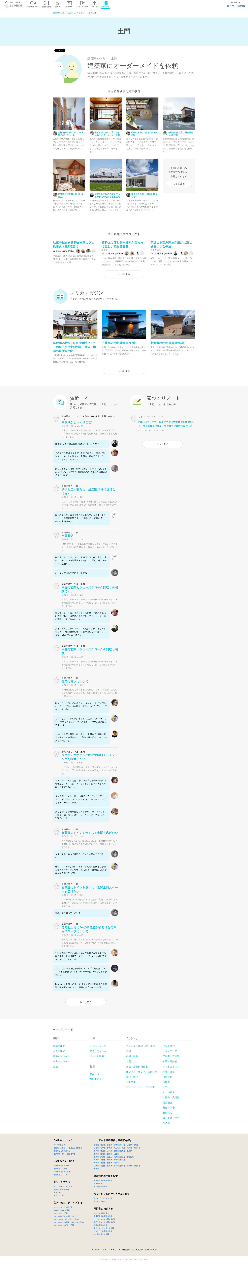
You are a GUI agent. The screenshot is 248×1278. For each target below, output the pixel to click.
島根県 (102, 1160)
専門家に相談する (103, 1208)
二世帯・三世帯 (171, 1056)
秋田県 (122, 1145)
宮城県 (116, 1145)
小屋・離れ (132, 1056)
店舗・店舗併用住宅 (137, 1066)
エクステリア (170, 1051)
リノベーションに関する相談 (105, 1219)
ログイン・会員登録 (236, 6)
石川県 (109, 1151)
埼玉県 (116, 1148)
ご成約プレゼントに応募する (64, 1154)
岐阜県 (96, 1154)
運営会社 (126, 1249)
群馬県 (109, 1148)
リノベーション (98, 1046)
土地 (55, 1066)
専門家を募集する (100, 1201)
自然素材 (167, 1077)
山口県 (122, 1160)
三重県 (116, 1154)
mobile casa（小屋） (62, 1210)
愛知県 (109, 1154)
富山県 (102, 1151)
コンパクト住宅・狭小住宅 (140, 1046)
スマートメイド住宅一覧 (63, 1207)
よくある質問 (137, 1249)
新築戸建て (59, 1046)
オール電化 (169, 1092)
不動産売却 (96, 1079)
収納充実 (167, 1113)
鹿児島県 (137, 1166)
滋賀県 (96, 1157)
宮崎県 (129, 1166)
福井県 (116, 1151)
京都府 (102, 1157)
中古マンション (61, 1061)
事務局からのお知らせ (62, 1151)
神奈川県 (137, 1148)
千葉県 (122, 1148)
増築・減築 (169, 1072)
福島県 (136, 1145)
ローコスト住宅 (171, 1118)
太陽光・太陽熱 (171, 1097)
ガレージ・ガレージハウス (140, 1087)
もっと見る (179, 183)
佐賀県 (102, 1166)
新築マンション (61, 1056)
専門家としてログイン (62, 1174)
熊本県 (116, 1166)
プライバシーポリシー (110, 1249)
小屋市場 (57, 1192)
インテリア (169, 1046)
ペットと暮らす (171, 1066)
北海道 (96, 1145)
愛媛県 (109, 1163)
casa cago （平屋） (61, 1213)
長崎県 (109, 1166)
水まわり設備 (97, 1056)
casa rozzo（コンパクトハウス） (67, 1219)
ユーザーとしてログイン (63, 1171)
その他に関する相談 (101, 1234)
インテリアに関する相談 (103, 1231)
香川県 (102, 1163)
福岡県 (96, 1166)
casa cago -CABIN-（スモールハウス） (69, 1222)
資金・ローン (97, 1074)
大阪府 (109, 1157)
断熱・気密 (169, 1107)
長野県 (129, 1151)
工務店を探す (99, 1183)
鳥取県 (96, 1160)
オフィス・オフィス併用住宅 (141, 1072)
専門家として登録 (60, 1168)
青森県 (102, 1145)
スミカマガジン (59, 1195)
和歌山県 (130, 1157)
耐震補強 (167, 1102)
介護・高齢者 (170, 1061)
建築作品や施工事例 (61, 1189)
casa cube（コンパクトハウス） (66, 1216)
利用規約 (95, 1249)
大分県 (122, 1166)
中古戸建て (59, 1051)
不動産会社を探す (100, 1186)
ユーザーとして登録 (61, 1165)
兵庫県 (116, 1157)
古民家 (166, 1082)
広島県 (116, 1160)
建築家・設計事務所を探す (104, 1180)
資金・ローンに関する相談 (104, 1228)
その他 (166, 1123)
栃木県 (102, 1148)
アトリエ (131, 1082)
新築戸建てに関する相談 (103, 1216)
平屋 (128, 1051)
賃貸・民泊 (132, 1077)
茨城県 (96, 1148)
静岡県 (102, 1154)
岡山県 (109, 1160)
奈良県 (122, 1157)
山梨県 (122, 1151)
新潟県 (96, 1151)
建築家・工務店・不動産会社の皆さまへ (69, 1148)
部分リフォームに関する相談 (105, 1222)
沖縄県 (96, 1169)
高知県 (116, 1163)
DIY (165, 1087)
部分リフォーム (98, 1051)
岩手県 (109, 1145)
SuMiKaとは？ (59, 1145)
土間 (128, 1061)
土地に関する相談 (100, 1225)
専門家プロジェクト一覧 (103, 1198)
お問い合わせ (151, 1249)
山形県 (129, 1145)
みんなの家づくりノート (63, 1186)
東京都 (129, 1148)
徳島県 (96, 1163)
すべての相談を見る (101, 1213)
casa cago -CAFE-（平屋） (64, 1225)
